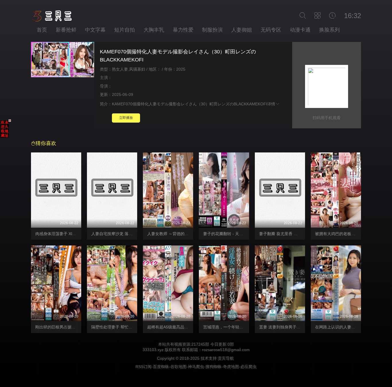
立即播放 (126, 118)
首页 (42, 30)
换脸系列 (329, 30)
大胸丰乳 (153, 30)
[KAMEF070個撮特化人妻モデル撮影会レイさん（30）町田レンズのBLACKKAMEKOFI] (62, 60)
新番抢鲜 (66, 30)
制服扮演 (212, 30)
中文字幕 (95, 30)
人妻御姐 (241, 30)
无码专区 (271, 30)
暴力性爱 (183, 30)
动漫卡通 (300, 30)
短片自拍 (124, 30)
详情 (271, 104)
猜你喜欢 (46, 143)
